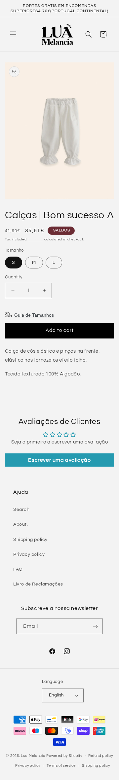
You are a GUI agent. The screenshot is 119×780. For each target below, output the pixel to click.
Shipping (36, 239)
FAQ (18, 569)
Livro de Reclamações (38, 584)
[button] (13, 34)
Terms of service (61, 765)
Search (21, 509)
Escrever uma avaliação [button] (59, 460)
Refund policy (100, 756)
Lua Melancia (33, 755)
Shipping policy (30, 539)
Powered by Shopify (64, 755)
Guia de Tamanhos (34, 315)
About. (20, 524)
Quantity (13, 277)
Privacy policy (29, 554)
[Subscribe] (95, 626)
